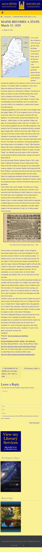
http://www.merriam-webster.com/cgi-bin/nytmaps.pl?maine (18, 346)
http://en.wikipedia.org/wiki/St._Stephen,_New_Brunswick (18, 341)
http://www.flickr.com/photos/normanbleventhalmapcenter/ (18, 354)
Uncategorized (7, 16)
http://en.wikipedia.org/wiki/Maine (18, 335)
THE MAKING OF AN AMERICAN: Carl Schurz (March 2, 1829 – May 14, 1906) (9, 372)
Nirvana (20, 545)
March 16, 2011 (8, 30)
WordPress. (27, 545)
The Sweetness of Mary (31, 368)
